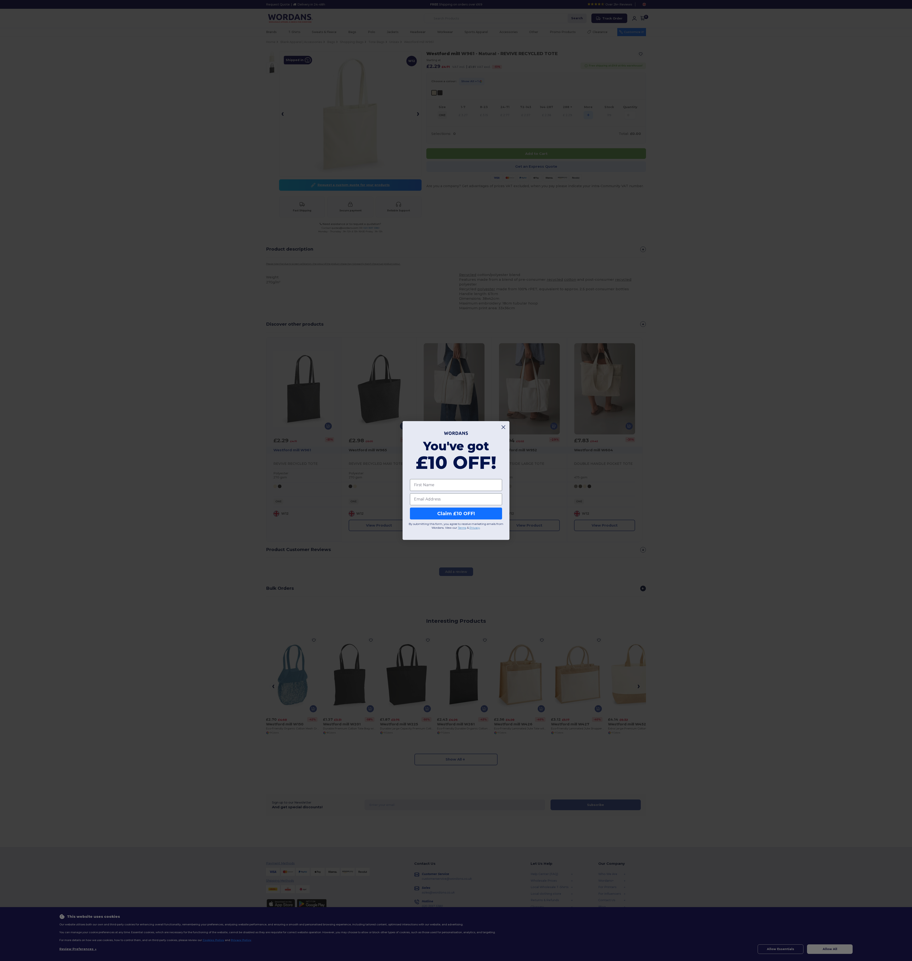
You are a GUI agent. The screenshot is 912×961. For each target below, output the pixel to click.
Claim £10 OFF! (456, 513)
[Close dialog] (503, 427)
